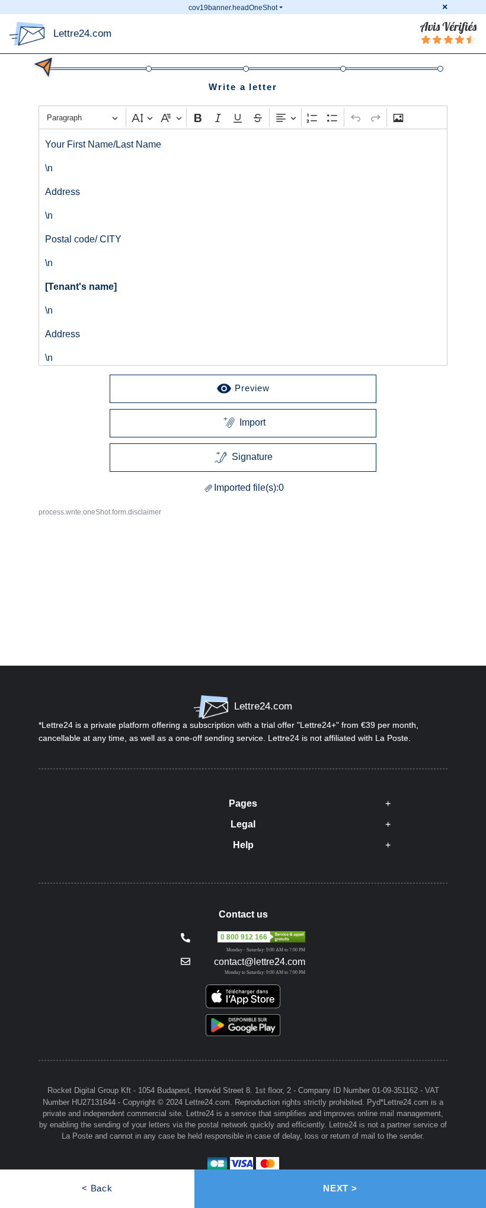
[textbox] (243, 247)
